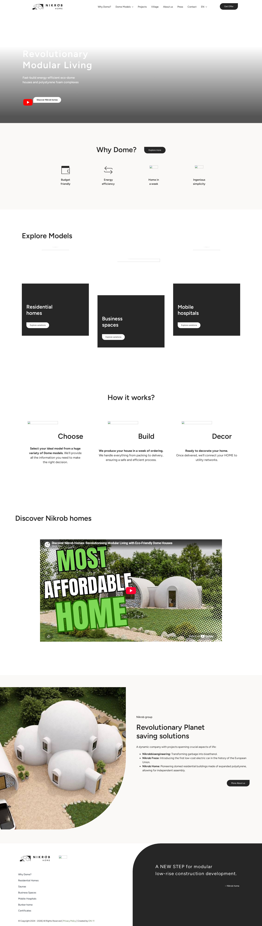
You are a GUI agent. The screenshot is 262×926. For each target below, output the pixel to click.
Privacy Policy (69, 921)
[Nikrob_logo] (47, 5)
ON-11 (91, 921)
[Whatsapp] (63, 857)
